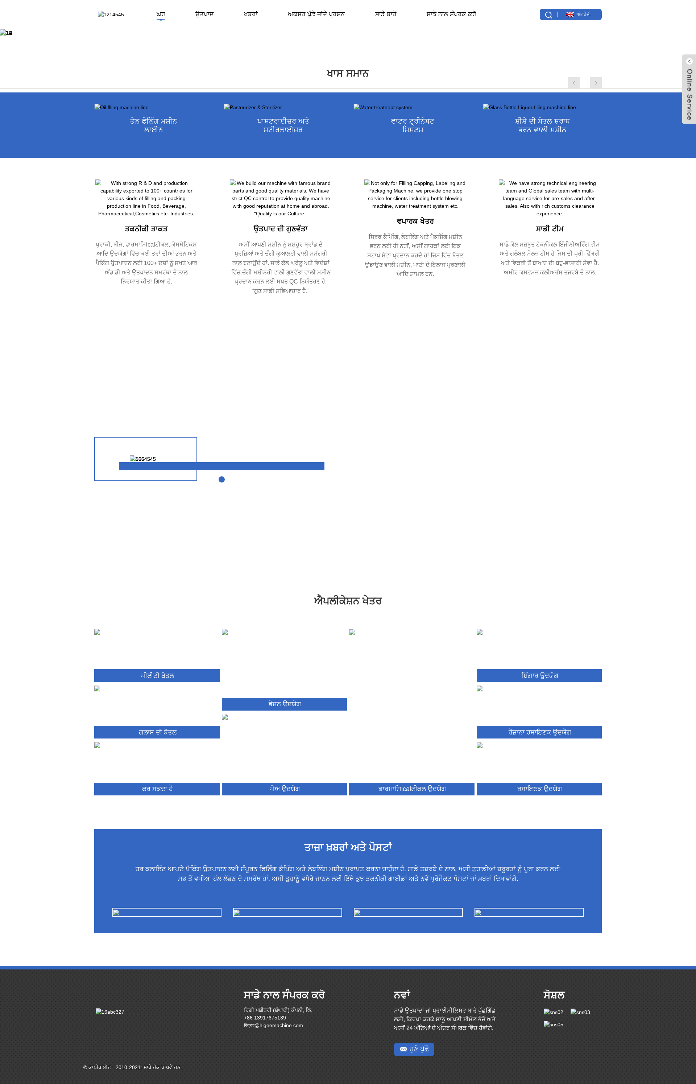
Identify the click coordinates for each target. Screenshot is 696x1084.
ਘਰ (161, 14)
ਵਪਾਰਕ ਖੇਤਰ (415, 221)
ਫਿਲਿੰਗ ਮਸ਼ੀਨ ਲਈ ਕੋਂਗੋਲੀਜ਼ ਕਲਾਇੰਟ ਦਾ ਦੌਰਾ (167, 917)
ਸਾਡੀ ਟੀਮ (550, 229)
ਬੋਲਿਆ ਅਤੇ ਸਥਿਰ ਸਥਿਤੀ (408, 916)
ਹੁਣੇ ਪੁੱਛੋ (419, 1049)
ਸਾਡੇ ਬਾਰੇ (386, 14)
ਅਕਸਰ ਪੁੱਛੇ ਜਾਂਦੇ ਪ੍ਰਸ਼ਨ (316, 14)
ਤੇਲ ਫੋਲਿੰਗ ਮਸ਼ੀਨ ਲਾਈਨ (153, 125)
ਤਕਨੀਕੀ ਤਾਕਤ (146, 229)
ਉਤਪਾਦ (204, 14)
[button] (11, 33)
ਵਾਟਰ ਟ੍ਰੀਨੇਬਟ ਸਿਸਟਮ (412, 125)
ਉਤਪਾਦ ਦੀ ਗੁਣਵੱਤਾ (281, 229)
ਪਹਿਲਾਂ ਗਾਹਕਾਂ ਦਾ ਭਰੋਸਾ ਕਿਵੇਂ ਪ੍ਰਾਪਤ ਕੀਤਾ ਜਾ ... (529, 917)
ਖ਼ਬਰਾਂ (251, 14)
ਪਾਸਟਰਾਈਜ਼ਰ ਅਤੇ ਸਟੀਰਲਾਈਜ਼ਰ (283, 125)
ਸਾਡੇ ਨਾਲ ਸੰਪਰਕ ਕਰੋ (451, 14)
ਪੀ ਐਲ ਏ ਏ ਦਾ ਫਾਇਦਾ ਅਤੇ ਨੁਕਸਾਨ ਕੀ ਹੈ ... (288, 917)
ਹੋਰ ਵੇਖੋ (557, 537)
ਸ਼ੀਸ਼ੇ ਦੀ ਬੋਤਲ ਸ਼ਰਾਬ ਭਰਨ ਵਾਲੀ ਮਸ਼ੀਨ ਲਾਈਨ (542, 125)
